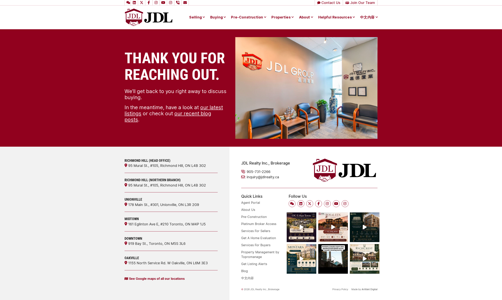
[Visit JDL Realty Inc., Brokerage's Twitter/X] (142, 2)
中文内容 (367, 17)
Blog (244, 271)
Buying (216, 17)
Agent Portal (250, 202)
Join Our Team (362, 2)
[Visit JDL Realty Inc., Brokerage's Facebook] (149, 2)
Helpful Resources (335, 17)
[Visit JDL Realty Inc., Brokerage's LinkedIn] (135, 2)
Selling (195, 17)
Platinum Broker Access (258, 224)
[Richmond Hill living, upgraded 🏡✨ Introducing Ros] (333, 227)
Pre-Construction (247, 17)
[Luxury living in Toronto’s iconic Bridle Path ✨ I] (364, 227)
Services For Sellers (255, 231)
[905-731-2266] (178, 2)
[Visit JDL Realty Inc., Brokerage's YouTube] (164, 2)
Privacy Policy (340, 289)
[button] (128, 2)
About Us (248, 210)
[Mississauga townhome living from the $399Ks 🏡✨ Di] (301, 227)
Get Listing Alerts (254, 264)
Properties (281, 17)
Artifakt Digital (369, 289)
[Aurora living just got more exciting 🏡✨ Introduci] (301, 259)
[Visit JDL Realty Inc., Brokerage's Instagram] (157, 2)
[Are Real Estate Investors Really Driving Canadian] (333, 259)
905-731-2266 (258, 171)
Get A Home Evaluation (258, 238)
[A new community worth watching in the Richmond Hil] (364, 259)
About (304, 17)
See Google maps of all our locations (157, 278)
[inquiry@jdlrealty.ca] (186, 2)
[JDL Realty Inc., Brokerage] (149, 16)
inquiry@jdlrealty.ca (263, 176)
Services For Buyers (255, 245)
